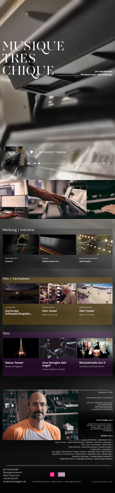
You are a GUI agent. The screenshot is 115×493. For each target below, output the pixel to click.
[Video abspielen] (21, 244)
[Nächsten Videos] (109, 244)
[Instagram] (52, 474)
